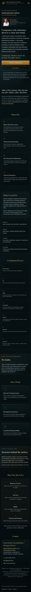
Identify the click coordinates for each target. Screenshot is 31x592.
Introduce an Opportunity (15, 63)
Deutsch (15, 589)
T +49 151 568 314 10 (9, 558)
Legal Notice (4, 589)
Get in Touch (15, 68)
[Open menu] (28, 3)
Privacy (10, 589)
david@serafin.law (8, 560)
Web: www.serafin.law (9, 563)
